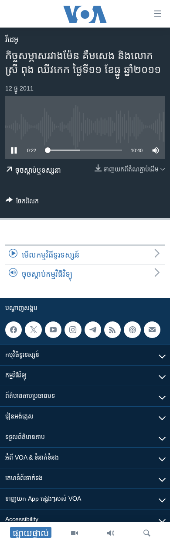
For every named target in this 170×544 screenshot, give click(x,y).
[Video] (74, 533)
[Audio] (111, 533)
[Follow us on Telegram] (93, 329)
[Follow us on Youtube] (53, 329)
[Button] (22, 203)
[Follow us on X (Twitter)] (33, 329)
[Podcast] (132, 329)
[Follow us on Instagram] (73, 329)
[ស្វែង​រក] (147, 533)
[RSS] (112, 329)
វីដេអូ (11, 39)
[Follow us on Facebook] (13, 329)
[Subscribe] (152, 329)
